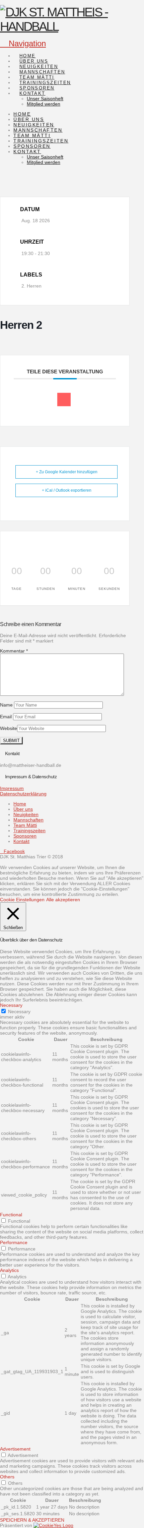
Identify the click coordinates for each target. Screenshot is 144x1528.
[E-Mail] (64, 399)
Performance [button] (13, 1242)
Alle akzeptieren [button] (63, 899)
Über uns (23, 809)
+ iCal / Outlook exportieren (66, 490)
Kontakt (21, 841)
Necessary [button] (11, 1005)
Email (6, 716)
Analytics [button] (9, 1270)
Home (19, 803)
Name (7, 705)
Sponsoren (25, 836)
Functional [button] (11, 1214)
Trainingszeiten (29, 830)
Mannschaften (28, 819)
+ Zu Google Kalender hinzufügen (66, 472)
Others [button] (7, 1476)
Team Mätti (25, 825)
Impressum (12, 788)
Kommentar (14, 651)
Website (8, 728)
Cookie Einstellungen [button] (22, 899)
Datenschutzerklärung (23, 793)
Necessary (19, 1011)
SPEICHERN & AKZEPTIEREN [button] (32, 1520)
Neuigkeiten (26, 814)
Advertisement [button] (15, 1449)
